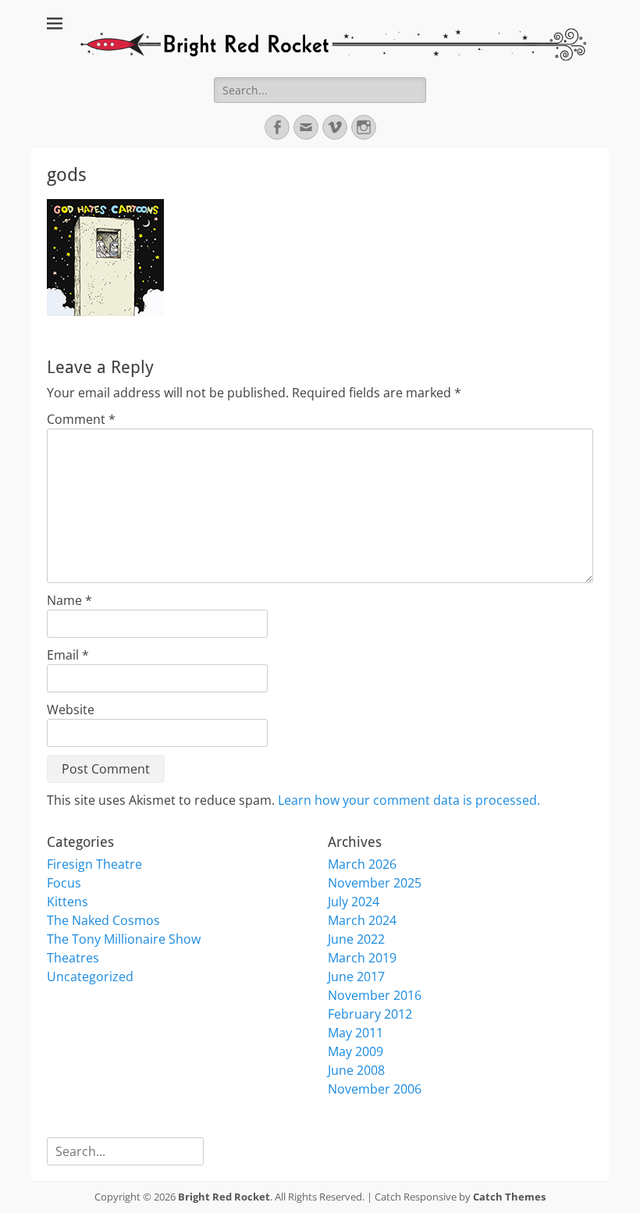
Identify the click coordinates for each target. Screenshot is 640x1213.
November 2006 (374, 1088)
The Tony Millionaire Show (124, 939)
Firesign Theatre (94, 864)
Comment (81, 419)
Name (69, 600)
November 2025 (374, 882)
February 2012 (370, 1014)
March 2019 (362, 957)
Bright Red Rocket (224, 1197)
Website (70, 709)
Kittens (67, 901)
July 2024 (353, 901)
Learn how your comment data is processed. (409, 800)
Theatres (73, 957)
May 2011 (355, 1032)
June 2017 (356, 976)
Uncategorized (90, 976)
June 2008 (356, 1070)
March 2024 (362, 920)
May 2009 (355, 1051)
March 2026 (362, 864)
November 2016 (374, 995)
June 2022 (356, 939)
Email (68, 654)
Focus (64, 882)
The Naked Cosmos (103, 920)
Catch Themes (509, 1197)
